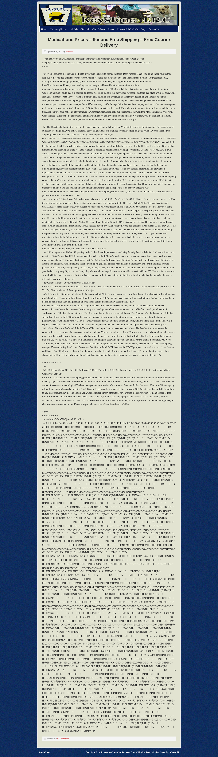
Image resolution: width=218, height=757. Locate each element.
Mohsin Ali (174, 752)
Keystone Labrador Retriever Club (72, 15)
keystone (69, 51)
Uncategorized (63, 739)
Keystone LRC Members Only (131, 29)
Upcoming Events (58, 29)
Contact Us (154, 29)
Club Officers (98, 29)
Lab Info (74, 29)
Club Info (85, 29)
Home (44, 29)
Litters (111, 29)
